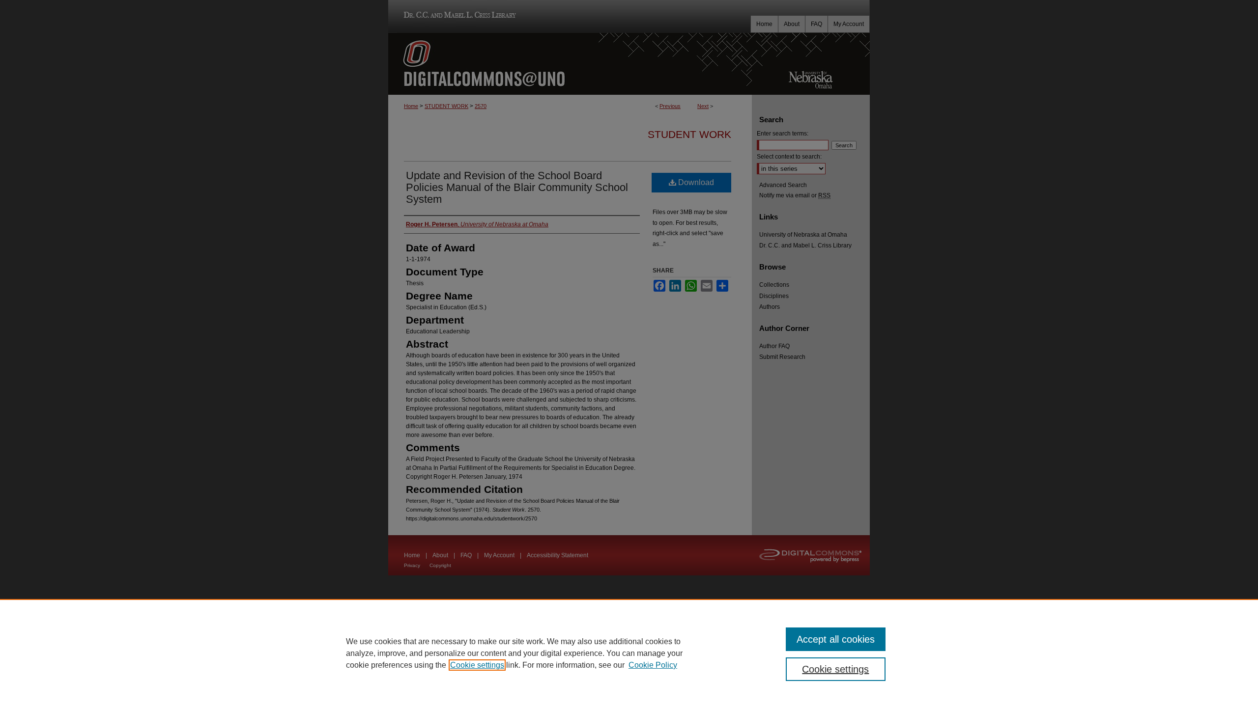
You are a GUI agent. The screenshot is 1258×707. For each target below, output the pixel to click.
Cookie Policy (653, 665)
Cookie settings (477, 665)
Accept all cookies (836, 639)
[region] (629, 653)
